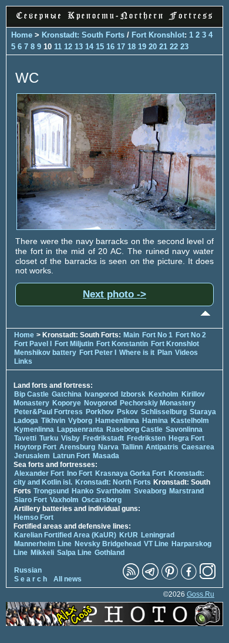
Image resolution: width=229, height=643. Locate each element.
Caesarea (197, 447)
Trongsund (51, 491)
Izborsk (133, 394)
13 (79, 46)
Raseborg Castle (134, 429)
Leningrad (157, 535)
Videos (186, 352)
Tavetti (25, 438)
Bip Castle (31, 394)
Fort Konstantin (122, 344)
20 (153, 46)
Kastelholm (190, 421)
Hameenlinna (117, 421)
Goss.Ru (200, 594)
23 (184, 46)
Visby (70, 438)
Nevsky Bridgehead (108, 544)
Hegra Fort (186, 438)
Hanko (82, 491)
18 (131, 46)
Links (23, 361)
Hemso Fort (33, 517)
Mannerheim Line (43, 544)
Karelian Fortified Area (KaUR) (65, 535)
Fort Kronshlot (158, 35)
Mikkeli (42, 553)
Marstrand (186, 491)
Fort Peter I (97, 352)
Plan (164, 352)
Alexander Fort (39, 473)
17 (121, 46)
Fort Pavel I (33, 344)
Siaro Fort (30, 500)
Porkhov (100, 412)
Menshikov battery (45, 352)
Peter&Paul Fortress (48, 412)
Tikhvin (53, 421)
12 (68, 46)
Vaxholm (64, 500)
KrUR (128, 535)
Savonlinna (184, 429)
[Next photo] (116, 227)
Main (131, 335)
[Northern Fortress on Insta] (208, 577)
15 (100, 46)
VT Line (156, 544)
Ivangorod (101, 394)
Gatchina (67, 394)
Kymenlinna (34, 429)
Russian (28, 570)
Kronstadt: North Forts (114, 482)
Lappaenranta (80, 429)
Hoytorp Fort (35, 447)
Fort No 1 (157, 335)
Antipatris (162, 447)
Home (21, 35)
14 (89, 46)
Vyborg (80, 421)
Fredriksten (146, 438)
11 (58, 46)
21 (163, 46)
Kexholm (164, 394)
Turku (48, 438)
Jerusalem (32, 456)
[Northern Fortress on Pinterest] (169, 577)
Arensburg (77, 447)
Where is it (136, 352)
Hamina (155, 421)
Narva (108, 447)
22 (174, 46)
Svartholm (113, 491)
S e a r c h (30, 579)
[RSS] (131, 577)
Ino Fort (79, 473)
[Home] (114, 20)
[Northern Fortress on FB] (189, 577)
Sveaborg (150, 491)
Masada (106, 456)
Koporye (66, 403)
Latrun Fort (71, 456)
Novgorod (100, 403)
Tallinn (132, 447)
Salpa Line (74, 553)
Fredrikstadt (103, 438)
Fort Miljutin (74, 344)
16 (110, 46)
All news (67, 579)
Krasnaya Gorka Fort (130, 473)
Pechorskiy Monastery (158, 403)
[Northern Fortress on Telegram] (150, 577)
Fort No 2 (191, 335)
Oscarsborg (102, 500)
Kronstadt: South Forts (83, 35)
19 (142, 46)
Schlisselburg (164, 412)
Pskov (127, 412)
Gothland (109, 553)
